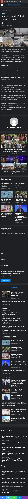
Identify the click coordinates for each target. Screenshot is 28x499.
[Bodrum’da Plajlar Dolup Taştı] (7, 194)
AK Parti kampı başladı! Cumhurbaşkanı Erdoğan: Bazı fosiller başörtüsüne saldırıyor (21, 216)
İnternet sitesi (4, 265)
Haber (9, 10)
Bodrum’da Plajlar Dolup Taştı (6, 199)
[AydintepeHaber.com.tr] (14, 5)
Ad (2, 253)
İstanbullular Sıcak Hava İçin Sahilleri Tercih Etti (6, 185)
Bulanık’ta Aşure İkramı (8, 376)
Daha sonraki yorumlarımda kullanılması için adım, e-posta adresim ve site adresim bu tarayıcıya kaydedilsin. (13, 274)
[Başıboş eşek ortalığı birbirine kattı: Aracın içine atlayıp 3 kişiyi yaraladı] (6, 294)
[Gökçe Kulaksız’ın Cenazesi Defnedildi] (21, 194)
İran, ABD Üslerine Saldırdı (20, 184)
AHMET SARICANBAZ (8, 23)
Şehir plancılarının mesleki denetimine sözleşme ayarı (18, 411)
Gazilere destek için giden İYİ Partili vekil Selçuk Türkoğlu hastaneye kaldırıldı (18, 382)
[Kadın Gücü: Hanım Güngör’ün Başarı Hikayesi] (7, 208)
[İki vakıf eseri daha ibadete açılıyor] (6, 397)
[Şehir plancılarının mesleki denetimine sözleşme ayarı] (6, 412)
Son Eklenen (14, 287)
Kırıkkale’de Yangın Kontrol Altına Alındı (12, 77)
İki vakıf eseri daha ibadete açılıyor (16, 396)
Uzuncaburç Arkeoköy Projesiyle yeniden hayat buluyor (18, 418)
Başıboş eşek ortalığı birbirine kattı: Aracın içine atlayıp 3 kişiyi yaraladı (17, 294)
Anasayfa (5, 10)
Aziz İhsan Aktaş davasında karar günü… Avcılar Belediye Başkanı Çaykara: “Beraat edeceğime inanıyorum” (14, 403)
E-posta (3, 259)
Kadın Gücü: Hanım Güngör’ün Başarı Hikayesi (6, 214)
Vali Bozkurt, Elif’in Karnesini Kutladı (16, 390)
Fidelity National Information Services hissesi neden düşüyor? (12, 313)
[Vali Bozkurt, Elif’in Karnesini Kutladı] (6, 391)
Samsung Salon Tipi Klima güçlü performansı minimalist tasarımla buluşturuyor (11, 320)
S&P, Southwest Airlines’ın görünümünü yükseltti (16, 1)
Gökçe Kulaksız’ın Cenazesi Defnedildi (20, 199)
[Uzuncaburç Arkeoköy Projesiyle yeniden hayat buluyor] (6, 419)
